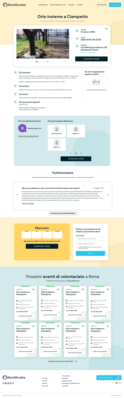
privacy (93, 243)
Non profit (45, 386)
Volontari (44, 381)
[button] (47, 61)
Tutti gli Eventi (43, 5)
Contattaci (65, 378)
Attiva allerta (80, 235)
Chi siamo (71, 5)
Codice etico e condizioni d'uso (71, 383)
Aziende (44, 383)
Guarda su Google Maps (88, 53)
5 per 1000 (65, 386)
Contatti (80, 5)
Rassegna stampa (67, 381)
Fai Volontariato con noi (58, 5)
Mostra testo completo (28, 203)
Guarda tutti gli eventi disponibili (61, 361)
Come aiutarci (66, 376)
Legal (120, 395)
